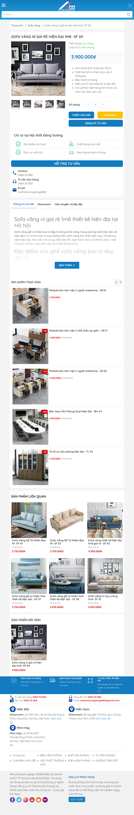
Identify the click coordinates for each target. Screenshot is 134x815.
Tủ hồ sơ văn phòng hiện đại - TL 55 (71, 451)
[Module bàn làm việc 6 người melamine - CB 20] (30, 386)
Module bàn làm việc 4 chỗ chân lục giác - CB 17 (78, 330)
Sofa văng (34, 25)
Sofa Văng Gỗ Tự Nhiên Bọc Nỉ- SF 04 (105, 542)
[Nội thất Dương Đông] (67, 5)
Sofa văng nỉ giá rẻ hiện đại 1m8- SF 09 (27, 664)
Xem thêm (66, 265)
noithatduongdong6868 (32, 192)
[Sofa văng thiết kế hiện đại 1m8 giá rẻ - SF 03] (67, 520)
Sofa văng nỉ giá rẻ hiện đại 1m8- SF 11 (103, 598)
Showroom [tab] (44, 204)
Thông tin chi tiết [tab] (23, 204)
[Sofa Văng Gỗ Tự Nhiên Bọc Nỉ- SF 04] (105, 520)
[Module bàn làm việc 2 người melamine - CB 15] (30, 306)
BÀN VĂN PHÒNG (51, 755)
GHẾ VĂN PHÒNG (78, 755)
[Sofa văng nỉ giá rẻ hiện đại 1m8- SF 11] (105, 576)
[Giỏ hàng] (130, 5)
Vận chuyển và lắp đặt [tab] (69, 204)
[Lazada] (45, 799)
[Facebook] (12, 799)
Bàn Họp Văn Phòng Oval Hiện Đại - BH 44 (75, 411)
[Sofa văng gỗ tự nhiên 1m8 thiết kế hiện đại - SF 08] (29, 576)
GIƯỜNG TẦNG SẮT (106, 760)
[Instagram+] (25, 799)
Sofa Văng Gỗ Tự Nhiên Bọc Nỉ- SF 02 (29, 542)
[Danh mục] (4, 5)
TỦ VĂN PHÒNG (105, 755)
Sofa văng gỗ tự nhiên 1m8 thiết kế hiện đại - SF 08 (28, 598)
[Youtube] (32, 799)
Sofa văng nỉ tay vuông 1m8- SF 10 (64, 598)
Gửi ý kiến (76, 799)
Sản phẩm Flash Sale (26, 282)
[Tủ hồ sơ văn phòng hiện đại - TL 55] (30, 467)
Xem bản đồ (103, 718)
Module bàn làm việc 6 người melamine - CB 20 (78, 371)
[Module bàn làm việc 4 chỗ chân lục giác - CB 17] (30, 346)
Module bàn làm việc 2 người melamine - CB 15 (77, 290)
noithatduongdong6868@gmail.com (100, 700)
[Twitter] (19, 799)
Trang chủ (17, 25)
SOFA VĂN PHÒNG (79, 760)
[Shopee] (38, 799)
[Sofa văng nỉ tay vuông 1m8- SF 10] (67, 576)
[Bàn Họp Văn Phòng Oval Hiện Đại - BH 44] (30, 427)
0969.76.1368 (25, 183)
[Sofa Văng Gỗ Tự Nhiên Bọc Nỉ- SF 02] (29, 520)
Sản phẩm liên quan (28, 496)
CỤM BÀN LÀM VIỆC (24, 760)
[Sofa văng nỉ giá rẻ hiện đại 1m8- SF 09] (29, 642)
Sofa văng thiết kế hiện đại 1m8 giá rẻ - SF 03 (67, 542)
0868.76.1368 (25, 175)
